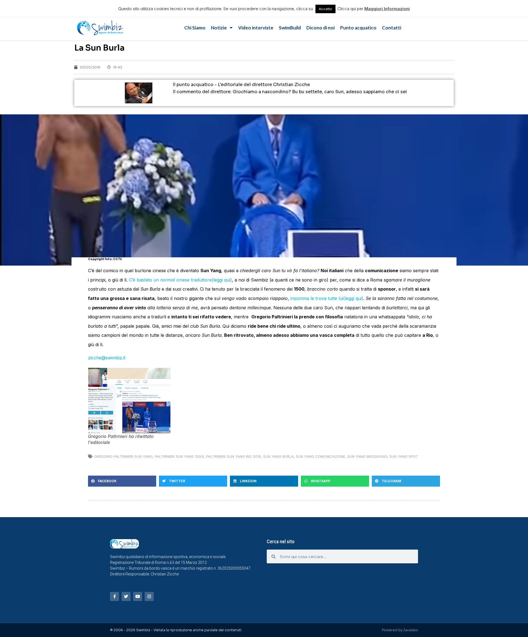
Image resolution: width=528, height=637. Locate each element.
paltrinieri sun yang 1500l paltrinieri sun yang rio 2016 (208, 456)
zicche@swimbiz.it (106, 357)
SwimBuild (290, 28)
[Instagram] (149, 596)
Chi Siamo (194, 28)
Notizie (219, 28)
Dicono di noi (320, 28)
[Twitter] (126, 596)
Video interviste (255, 28)
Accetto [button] (325, 9)
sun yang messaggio (367, 456)
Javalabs (410, 630)
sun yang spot (403, 456)
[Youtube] (137, 596)
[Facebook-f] (114, 596)
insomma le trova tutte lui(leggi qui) (326, 298)
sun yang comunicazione (320, 456)
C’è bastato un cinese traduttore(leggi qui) (180, 280)
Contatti (391, 28)
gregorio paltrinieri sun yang (123, 456)
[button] (122, 481)
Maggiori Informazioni (387, 8)
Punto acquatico (358, 28)
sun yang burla (278, 456)
